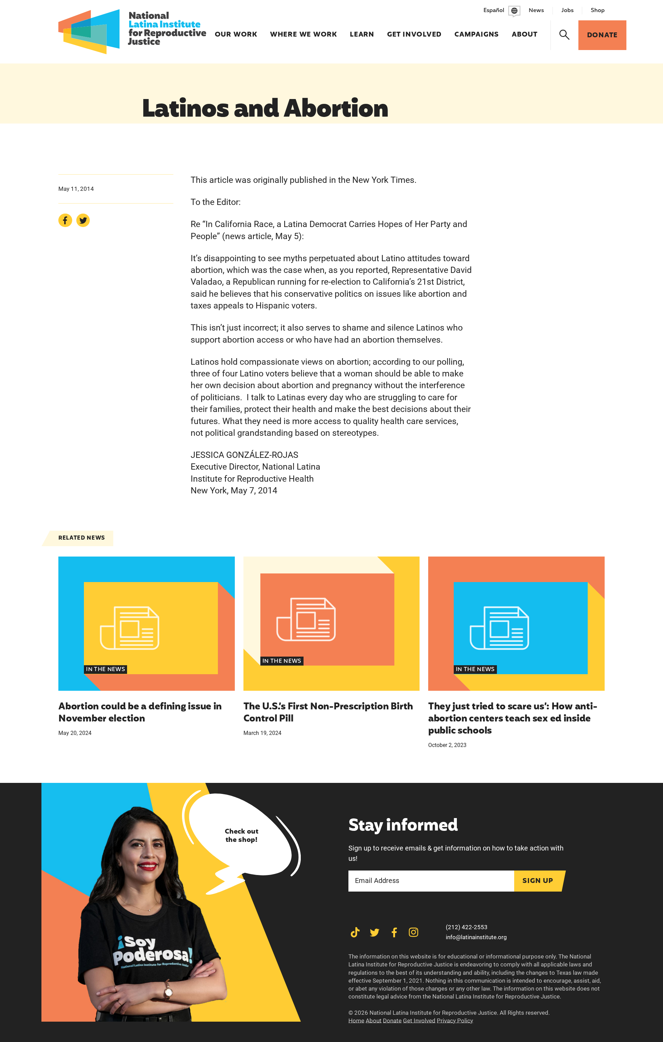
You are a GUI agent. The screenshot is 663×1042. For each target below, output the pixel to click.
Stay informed (403, 826)
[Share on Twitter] (83, 220)
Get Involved (414, 30)
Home (356, 1020)
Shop (598, 10)
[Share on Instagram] (413, 932)
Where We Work (303, 30)
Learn (362, 30)
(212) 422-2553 (467, 927)
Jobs (567, 10)
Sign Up (537, 881)
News (536, 10)
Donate (392, 1020)
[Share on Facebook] (65, 220)
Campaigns (476, 30)
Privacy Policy (455, 1020)
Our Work (236, 30)
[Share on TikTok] (355, 932)
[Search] (564, 35)
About (525, 30)
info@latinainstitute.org (476, 937)
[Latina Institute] (132, 32)
